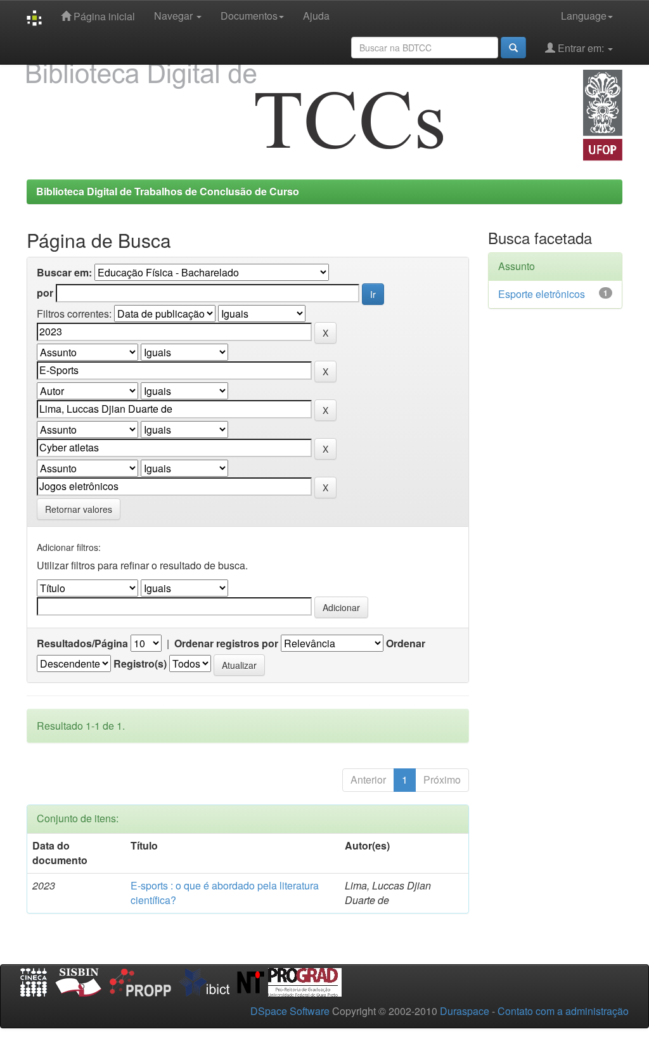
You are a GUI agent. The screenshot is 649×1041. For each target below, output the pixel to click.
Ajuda (316, 15)
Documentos (249, 15)
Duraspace (464, 1011)
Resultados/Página (82, 643)
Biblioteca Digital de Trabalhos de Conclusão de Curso (167, 191)
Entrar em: (581, 48)
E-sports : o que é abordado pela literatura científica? (225, 892)
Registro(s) (140, 664)
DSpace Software (290, 1011)
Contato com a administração (563, 1011)
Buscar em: (64, 273)
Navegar (174, 15)
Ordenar (405, 643)
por (45, 293)
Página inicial (103, 16)
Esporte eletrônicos (541, 294)
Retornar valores (78, 509)
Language (584, 15)
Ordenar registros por (226, 643)
